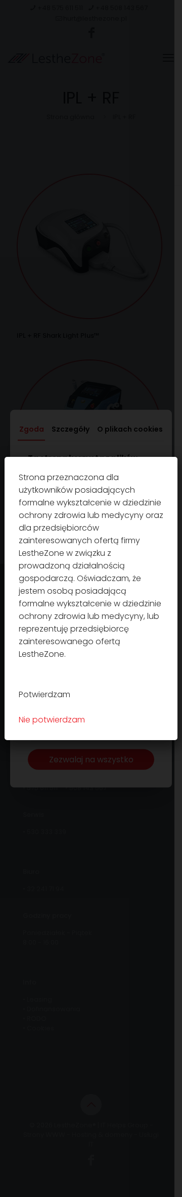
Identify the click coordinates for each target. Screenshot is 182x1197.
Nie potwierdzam (52, 719)
